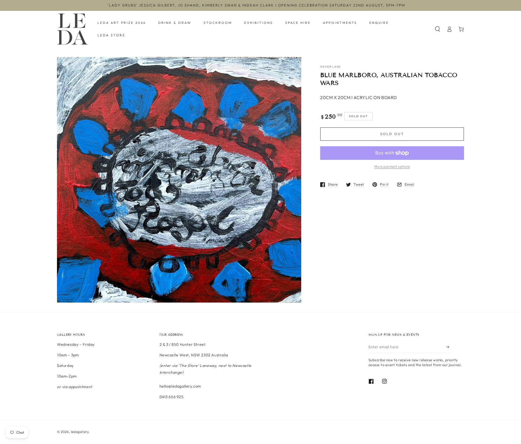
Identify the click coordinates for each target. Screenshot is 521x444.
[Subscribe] (448, 347)
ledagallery (80, 432)
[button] (437, 29)
